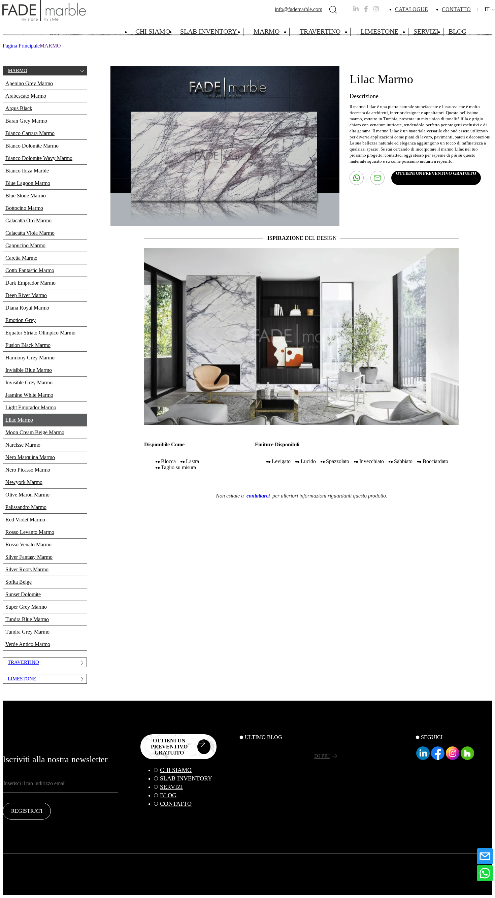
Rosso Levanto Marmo (29, 532)
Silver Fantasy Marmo (29, 557)
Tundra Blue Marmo (27, 619)
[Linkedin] (423, 758)
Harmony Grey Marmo (30, 357)
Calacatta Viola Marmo (30, 233)
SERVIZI (426, 31)
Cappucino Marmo (25, 245)
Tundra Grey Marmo (27, 632)
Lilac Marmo (19, 420)
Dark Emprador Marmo (30, 283)
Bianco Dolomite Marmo (32, 146)
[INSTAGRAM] (376, 10)
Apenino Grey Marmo (29, 83)
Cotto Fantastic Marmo (29, 270)
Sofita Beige (18, 582)
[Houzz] (467, 758)
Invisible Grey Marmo (29, 382)
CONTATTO (456, 9)
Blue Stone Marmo (25, 195)
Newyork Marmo (23, 482)
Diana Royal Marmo (27, 308)
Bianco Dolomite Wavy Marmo (38, 158)
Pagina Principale (21, 46)
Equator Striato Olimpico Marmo (40, 332)
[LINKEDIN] (356, 10)
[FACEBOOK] (366, 10)
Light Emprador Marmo (30, 407)
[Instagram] (452, 758)
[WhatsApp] (485, 873)
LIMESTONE (379, 31)
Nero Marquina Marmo (30, 457)
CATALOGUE (411, 9)
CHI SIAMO (152, 31)
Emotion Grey (20, 320)
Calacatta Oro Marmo (28, 220)
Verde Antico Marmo (27, 644)
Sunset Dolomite (23, 594)
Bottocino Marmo (24, 208)
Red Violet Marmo (25, 519)
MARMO (266, 31)
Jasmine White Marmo (29, 395)
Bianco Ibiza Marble (27, 170)
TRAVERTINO (320, 31)
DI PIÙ (322, 756)
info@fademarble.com (298, 9)
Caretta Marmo (21, 258)
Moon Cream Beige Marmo (34, 432)
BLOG (457, 31)
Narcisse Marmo (22, 445)
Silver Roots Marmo (26, 569)
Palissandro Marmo (25, 507)
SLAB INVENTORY (209, 31)
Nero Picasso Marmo (27, 470)
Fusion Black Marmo (28, 345)
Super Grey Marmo (26, 607)
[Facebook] (437, 758)
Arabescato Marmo (25, 96)
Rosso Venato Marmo (28, 544)
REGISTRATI (26, 811)
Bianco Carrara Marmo (30, 133)
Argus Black (18, 108)
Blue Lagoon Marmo (27, 183)
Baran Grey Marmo (26, 121)
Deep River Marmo (26, 295)
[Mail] (485, 856)
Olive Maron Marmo (27, 495)
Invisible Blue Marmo (28, 370)
